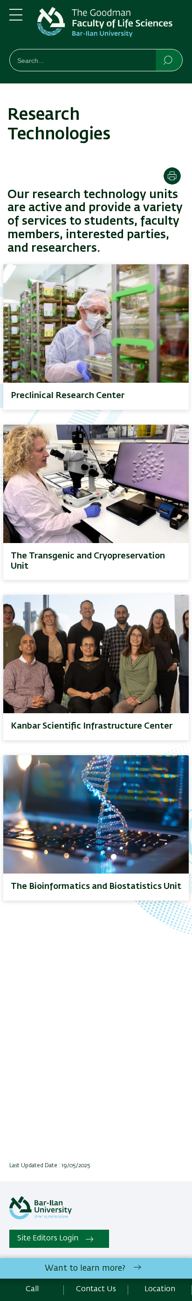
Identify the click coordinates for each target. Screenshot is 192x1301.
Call (32, 1289)
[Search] (168, 59)
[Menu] (15, 19)
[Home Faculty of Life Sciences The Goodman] (110, 26)
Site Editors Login (47, 1238)
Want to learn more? (85, 1268)
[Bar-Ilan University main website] (40, 1217)
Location (159, 1289)
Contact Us (96, 1289)
